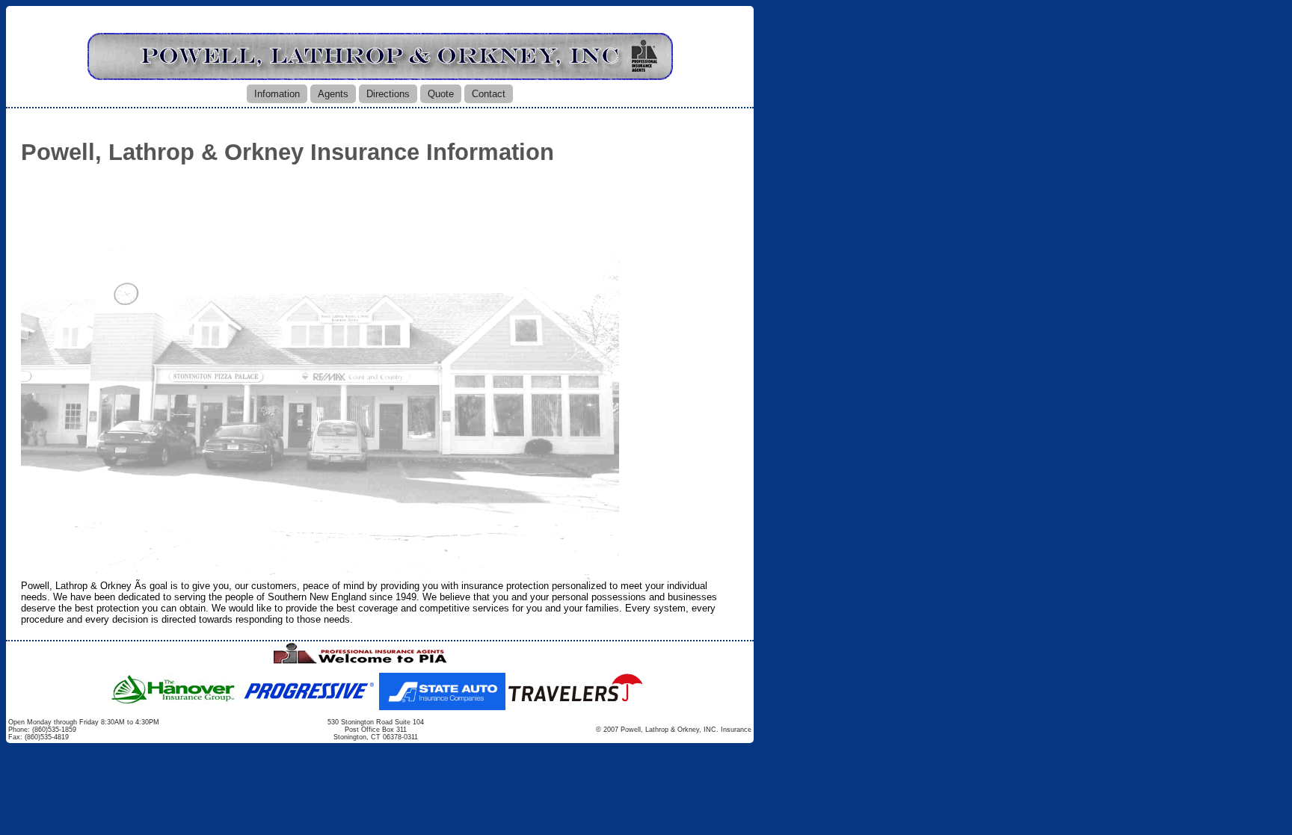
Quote (441, 93)
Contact (488, 93)
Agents (333, 93)
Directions (388, 93)
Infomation (277, 93)
